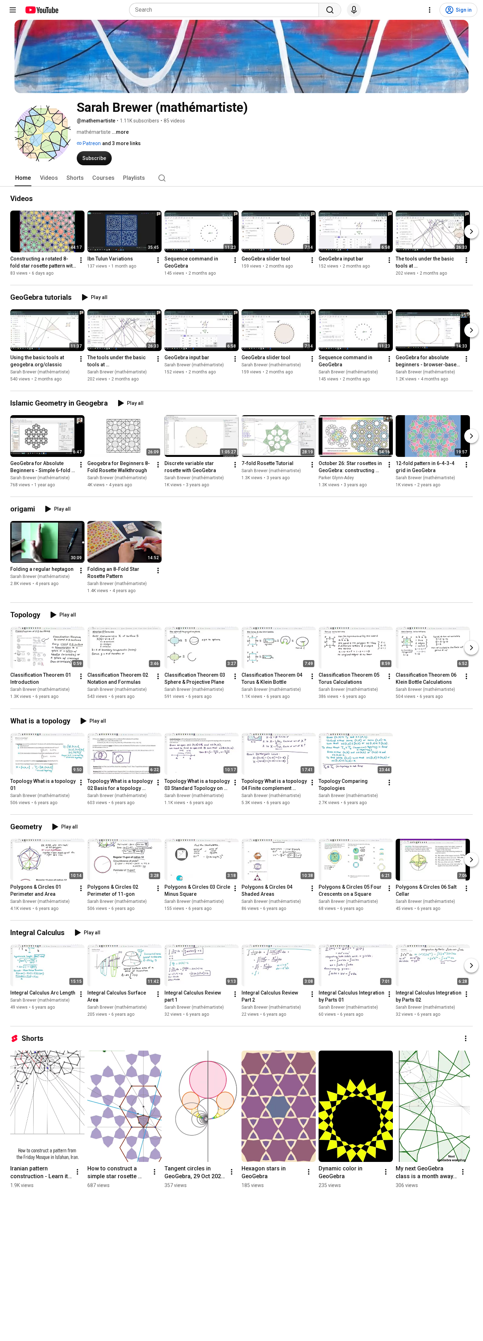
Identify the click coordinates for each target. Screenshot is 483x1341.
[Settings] (429, 10)
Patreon (91, 143)
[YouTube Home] (41, 10)
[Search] (330, 10)
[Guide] (12, 10)
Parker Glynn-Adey (336, 477)
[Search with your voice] (354, 10)
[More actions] (81, 260)
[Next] (471, 231)
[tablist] (241, 178)
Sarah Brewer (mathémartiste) (40, 371)
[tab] (22, 178)
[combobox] (226, 10)
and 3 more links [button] (121, 143)
